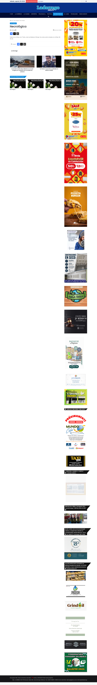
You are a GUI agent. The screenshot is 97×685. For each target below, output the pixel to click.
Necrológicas (58, 14)
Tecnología (74, 14)
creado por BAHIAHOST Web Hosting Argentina (43, 677)
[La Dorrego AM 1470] (48, 7)
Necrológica (12, 89)
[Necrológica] (18, 83)
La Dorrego (18, 14)
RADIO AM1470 (83, 14)
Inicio (12, 20)
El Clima (66, 14)
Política (49, 14)
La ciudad (26, 14)
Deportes (34, 14)
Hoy (11, 14)
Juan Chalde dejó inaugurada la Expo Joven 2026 (48, 1)
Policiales (42, 14)
